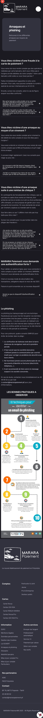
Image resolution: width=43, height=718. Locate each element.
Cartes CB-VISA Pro (10, 618)
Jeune (24, 587)
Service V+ (28, 639)
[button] (38, 9)
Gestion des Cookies (8, 640)
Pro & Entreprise (28, 591)
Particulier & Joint (28, 584)
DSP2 (3, 629)
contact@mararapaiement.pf (12, 698)
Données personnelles (9, 636)
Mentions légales (7, 633)
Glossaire (4, 651)
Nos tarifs (27, 650)
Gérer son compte (30, 646)
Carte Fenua (7, 604)
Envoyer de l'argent (31, 629)
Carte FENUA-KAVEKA (11, 611)
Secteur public (27, 594)
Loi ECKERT (5, 644)
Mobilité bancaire (7, 654)
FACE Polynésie (8, 681)
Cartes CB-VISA (9, 607)
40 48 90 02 (6, 694)
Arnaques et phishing (9, 647)
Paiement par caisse (31, 643)
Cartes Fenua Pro (9, 614)
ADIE (4, 678)
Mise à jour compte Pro (9, 658)
